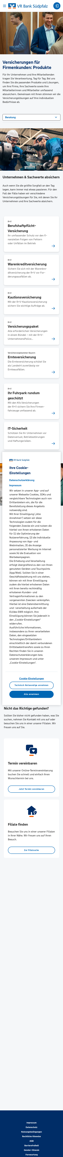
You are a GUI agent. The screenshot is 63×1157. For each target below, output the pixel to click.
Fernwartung (32, 1154)
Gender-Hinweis (31, 1150)
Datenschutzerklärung (21, 480)
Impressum (31, 1122)
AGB (32, 1141)
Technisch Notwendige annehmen (31, 685)
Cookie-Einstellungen (31, 678)
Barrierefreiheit (31, 1145)
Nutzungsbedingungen (31, 1132)
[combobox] (31, 117)
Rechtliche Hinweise (31, 1136)
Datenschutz (31, 1127)
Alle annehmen (31, 694)
